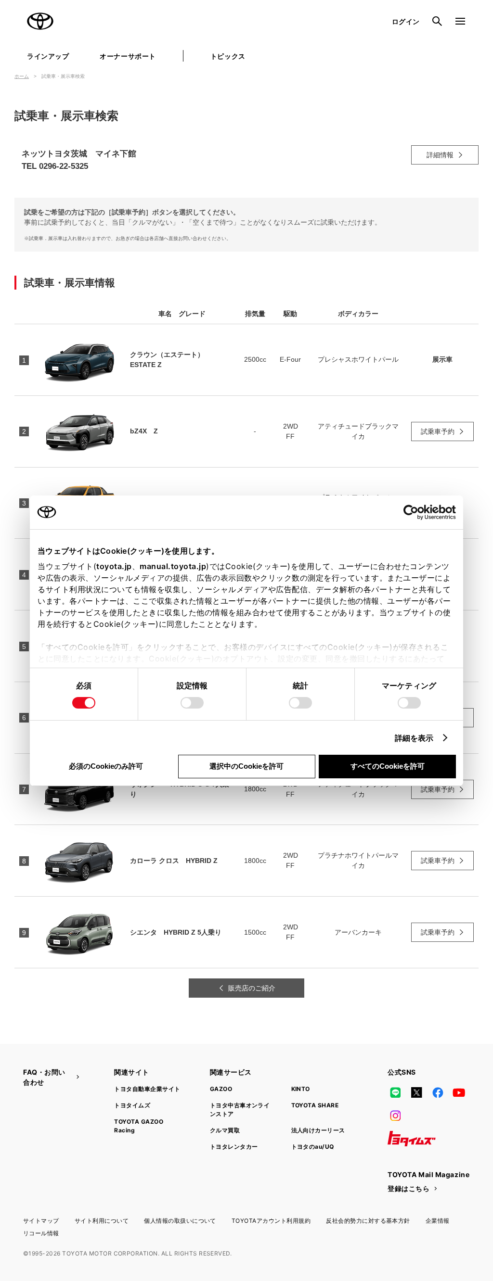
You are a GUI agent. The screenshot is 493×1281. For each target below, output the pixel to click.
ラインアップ (48, 56)
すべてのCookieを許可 (387, 766)
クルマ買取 (225, 1130)
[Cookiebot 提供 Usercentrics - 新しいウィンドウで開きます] (414, 512)
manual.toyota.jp (173, 566)
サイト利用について (102, 1220)
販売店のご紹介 (251, 988)
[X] (416, 1092)
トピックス (228, 56)
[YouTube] (459, 1092)
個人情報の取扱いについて (180, 1220)
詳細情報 (440, 155)
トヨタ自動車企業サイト (147, 1088)
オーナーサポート (128, 56)
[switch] (192, 703)
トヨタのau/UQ (312, 1146)
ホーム (21, 76)
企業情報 (438, 1220)
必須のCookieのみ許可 (106, 766)
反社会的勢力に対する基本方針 (368, 1220)
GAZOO (221, 1088)
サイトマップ (41, 1220)
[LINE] (395, 1092)
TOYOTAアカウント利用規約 (271, 1220)
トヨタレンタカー (234, 1146)
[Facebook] (437, 1092)
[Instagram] (395, 1115)
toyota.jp (114, 566)
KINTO (300, 1088)
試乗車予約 (437, 431)
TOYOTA (40, 21)
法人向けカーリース (318, 1130)
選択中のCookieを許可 (246, 766)
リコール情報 (41, 1233)
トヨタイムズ (132, 1105)
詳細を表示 (414, 738)
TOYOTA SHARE (315, 1105)
